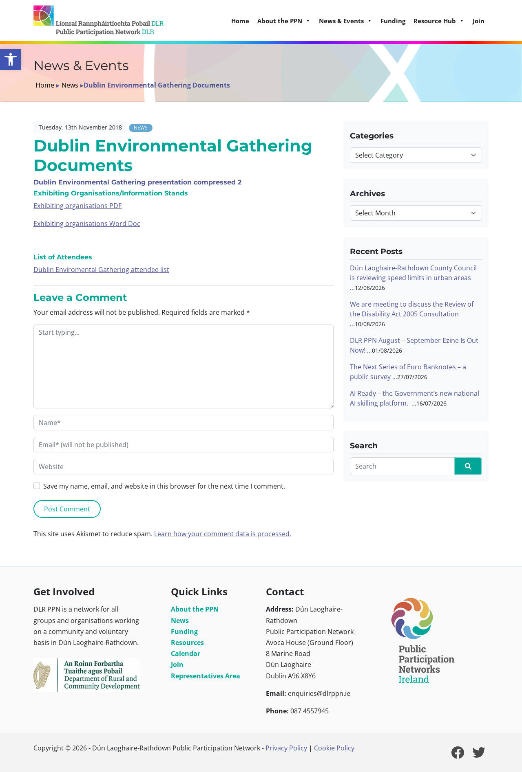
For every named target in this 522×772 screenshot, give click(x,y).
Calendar (185, 653)
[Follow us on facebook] (457, 754)
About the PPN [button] (279, 21)
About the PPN (195, 609)
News (70, 85)
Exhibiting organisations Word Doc (86, 223)
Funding (392, 21)
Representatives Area (205, 675)
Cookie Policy (334, 747)
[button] (10, 59)
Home (240, 21)
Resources (187, 642)
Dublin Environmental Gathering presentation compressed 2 (137, 182)
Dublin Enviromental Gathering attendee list (101, 269)
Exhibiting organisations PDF (77, 205)
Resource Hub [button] (435, 21)
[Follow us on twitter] (479, 754)
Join (478, 21)
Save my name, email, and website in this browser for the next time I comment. (164, 486)
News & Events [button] (341, 21)
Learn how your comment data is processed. (222, 533)
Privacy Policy (286, 747)
